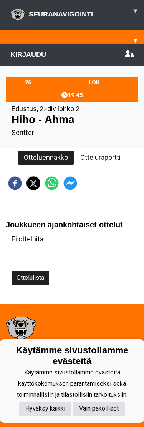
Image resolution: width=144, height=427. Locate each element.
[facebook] (15, 183)
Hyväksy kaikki (45, 408)
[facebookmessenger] (70, 183)
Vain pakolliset (99, 408)
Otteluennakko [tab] (46, 157)
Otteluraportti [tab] (100, 157)
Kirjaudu (28, 54)
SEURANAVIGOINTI (83, 12)
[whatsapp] (52, 183)
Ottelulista (30, 277)
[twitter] (33, 183)
